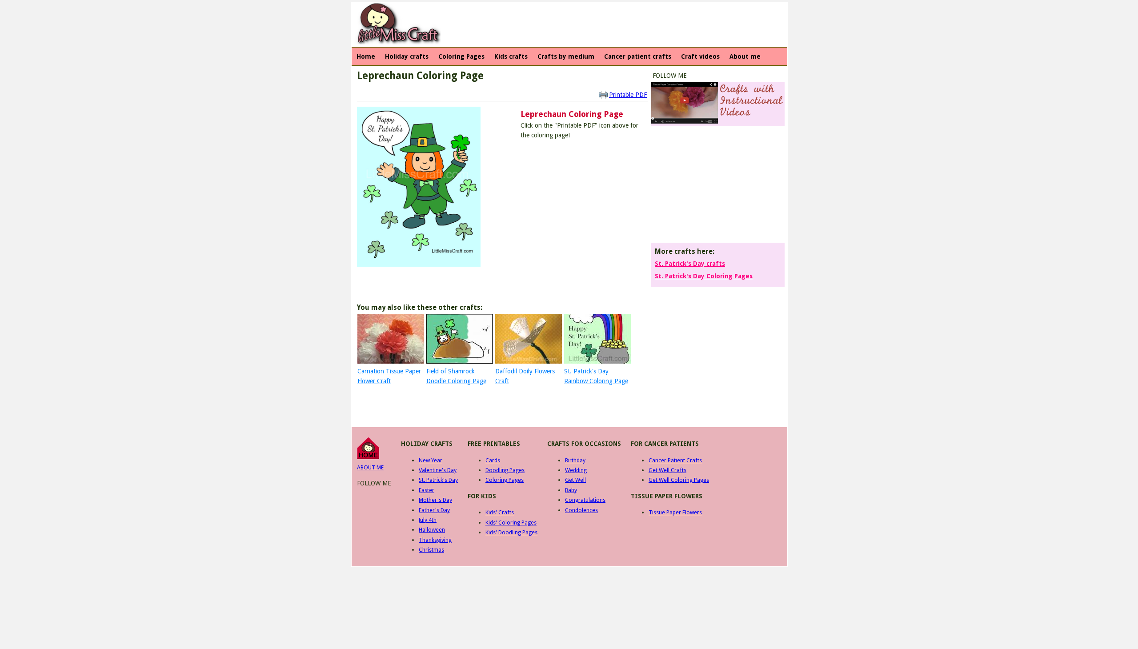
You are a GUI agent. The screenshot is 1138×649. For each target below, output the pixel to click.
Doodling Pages (505, 470)
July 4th (428, 520)
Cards (492, 460)
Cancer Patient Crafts (675, 460)
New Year (430, 460)
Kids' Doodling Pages (511, 532)
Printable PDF (628, 94)
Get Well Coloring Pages (679, 480)
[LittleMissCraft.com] (368, 457)
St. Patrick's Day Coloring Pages (704, 276)
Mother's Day (435, 500)
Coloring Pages (461, 56)
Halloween (432, 529)
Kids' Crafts (499, 512)
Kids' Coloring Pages (511, 522)
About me (745, 56)
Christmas (431, 549)
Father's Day (434, 510)
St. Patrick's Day (438, 480)
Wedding (576, 470)
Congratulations (585, 500)
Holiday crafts (407, 56)
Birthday (575, 460)
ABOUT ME (370, 467)
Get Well (575, 480)
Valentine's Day (438, 470)
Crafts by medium (565, 56)
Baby (571, 490)
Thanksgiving (435, 540)
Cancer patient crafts (637, 56)
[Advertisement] (607, 25)
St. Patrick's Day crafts (690, 263)
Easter (426, 490)
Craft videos (700, 56)
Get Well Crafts (667, 470)
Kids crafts (511, 56)
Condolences (581, 510)
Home (366, 56)
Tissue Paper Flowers (675, 512)
